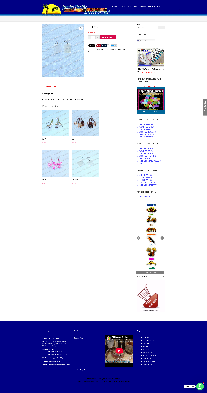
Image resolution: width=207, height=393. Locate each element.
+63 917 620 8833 (58, 358)
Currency (142, 7)
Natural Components (149, 355)
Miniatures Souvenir (149, 340)
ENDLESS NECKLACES (147, 137)
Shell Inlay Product (149, 361)
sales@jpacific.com (55, 361)
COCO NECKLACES (146, 129)
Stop (163, 276)
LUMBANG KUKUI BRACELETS (150, 161)
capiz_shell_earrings (114, 49)
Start (162, 276)
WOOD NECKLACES (146, 127)
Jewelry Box (147, 343)
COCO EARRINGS (145, 180)
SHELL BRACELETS (146, 148)
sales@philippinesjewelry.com (59, 364)
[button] (81, 28)
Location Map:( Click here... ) (83, 370)
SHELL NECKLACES (146, 124)
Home (114, 7)
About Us (121, 7)
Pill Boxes (146, 337)
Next (162, 238)
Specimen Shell (148, 364)
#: (50, 358)
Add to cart (107, 37)
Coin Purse (146, 349)
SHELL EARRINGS (145, 175)
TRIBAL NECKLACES (146, 134)
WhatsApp (45, 358)
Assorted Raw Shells (149, 358)
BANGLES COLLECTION (147, 163)
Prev (138, 238)
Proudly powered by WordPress (87, 381)
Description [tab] (51, 87)
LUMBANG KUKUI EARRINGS (149, 185)
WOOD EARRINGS (145, 177)
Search (139, 24)
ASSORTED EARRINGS (147, 182)
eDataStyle (126, 381)
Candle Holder (147, 352)
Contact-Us (151, 7)
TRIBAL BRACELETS (146, 158)
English (143, 40)
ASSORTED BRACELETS (147, 156)
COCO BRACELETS (146, 153)
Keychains (146, 346)
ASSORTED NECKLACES (147, 132)
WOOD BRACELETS (146, 151)
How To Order (132, 7)
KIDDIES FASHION (145, 197)
